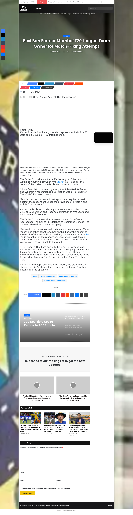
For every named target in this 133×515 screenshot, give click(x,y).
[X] (3, 35)
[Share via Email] (81, 295)
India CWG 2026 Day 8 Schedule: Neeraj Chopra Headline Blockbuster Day (42, 323)
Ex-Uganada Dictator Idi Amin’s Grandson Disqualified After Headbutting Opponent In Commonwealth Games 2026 (83, 2)
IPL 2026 (39, 8)
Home (41, 13)
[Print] (86, 295)
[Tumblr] (58, 295)
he (87, 234)
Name (22, 472)
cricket (46, 13)
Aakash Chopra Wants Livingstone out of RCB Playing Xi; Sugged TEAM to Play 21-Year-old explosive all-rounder (78, 429)
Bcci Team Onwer (48, 276)
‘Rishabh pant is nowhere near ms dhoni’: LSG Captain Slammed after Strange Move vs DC (30, 428)
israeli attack (65, 510)
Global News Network (53, 505)
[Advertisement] (55, 114)
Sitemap (110, 505)
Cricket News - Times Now (55, 280)
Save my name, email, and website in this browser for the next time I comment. (46, 488)
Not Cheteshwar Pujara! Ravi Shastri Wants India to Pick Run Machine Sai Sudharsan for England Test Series (54, 428)
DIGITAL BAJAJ (65, 505)
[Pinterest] (63, 295)
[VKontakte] (72, 295)
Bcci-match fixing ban (68, 276)
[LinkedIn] (53, 295)
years (60, 181)
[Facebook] (3, 31)
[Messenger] (77, 295)
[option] (55, 322)
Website (58, 480)
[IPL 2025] (23, 8)
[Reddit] (67, 295)
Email (22, 480)
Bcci (35, 276)
